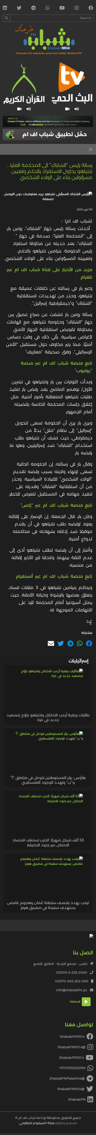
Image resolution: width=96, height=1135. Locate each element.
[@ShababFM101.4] (77, 8)
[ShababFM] (5, 8)
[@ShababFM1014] (19, 8)
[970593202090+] (47, 8)
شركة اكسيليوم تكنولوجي (37, 1123)
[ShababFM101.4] (91, 8)
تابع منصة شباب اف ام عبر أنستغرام (54, 576)
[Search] (6, 18)
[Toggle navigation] (90, 149)
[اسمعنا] (77, 109)
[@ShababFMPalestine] (33, 8)
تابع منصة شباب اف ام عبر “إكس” (56, 505)
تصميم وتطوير (48, 1123)
